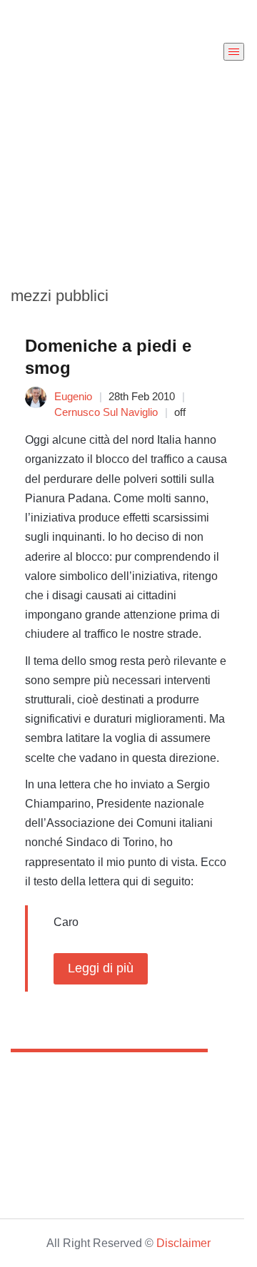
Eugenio (73, 396)
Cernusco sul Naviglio (106, 412)
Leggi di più (100, 968)
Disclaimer (183, 1243)
